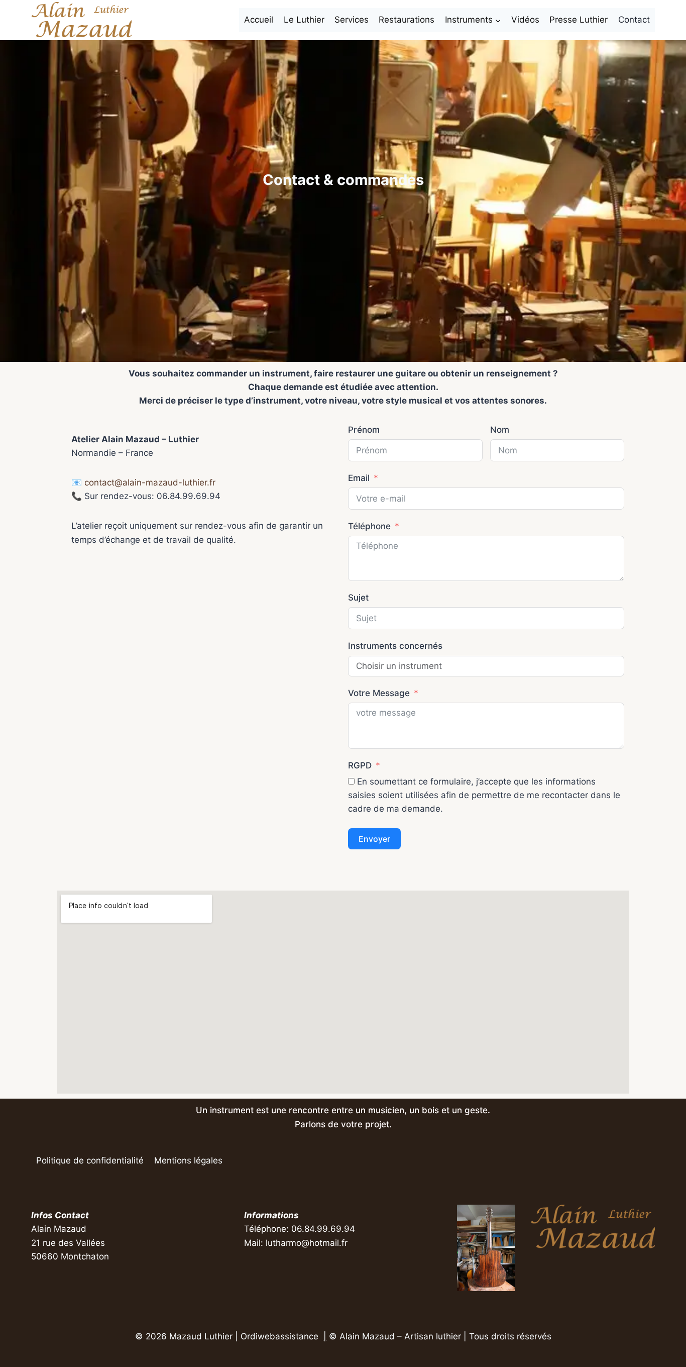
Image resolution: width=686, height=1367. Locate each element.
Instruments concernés (395, 646)
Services (351, 20)
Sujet (358, 598)
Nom (499, 430)
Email (359, 478)
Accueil (258, 20)
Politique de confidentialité (90, 1160)
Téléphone (369, 526)
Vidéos (525, 20)
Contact (634, 20)
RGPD (360, 765)
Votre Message (379, 693)
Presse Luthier (578, 20)
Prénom (364, 430)
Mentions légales (188, 1160)
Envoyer (374, 839)
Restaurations (406, 20)
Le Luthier (304, 20)
